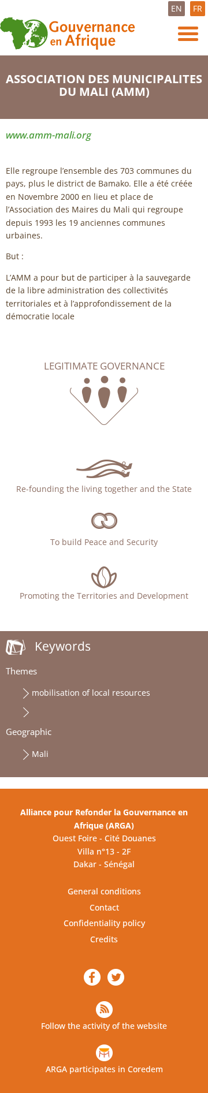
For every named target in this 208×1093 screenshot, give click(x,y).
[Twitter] (115, 977)
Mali (40, 753)
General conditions (104, 891)
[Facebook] (92, 977)
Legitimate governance (104, 366)
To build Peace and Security (104, 541)
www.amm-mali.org (48, 134)
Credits (104, 939)
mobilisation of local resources (91, 692)
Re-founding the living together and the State (104, 488)
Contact (104, 907)
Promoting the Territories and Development (104, 595)
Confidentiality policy (104, 922)
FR (197, 8)
